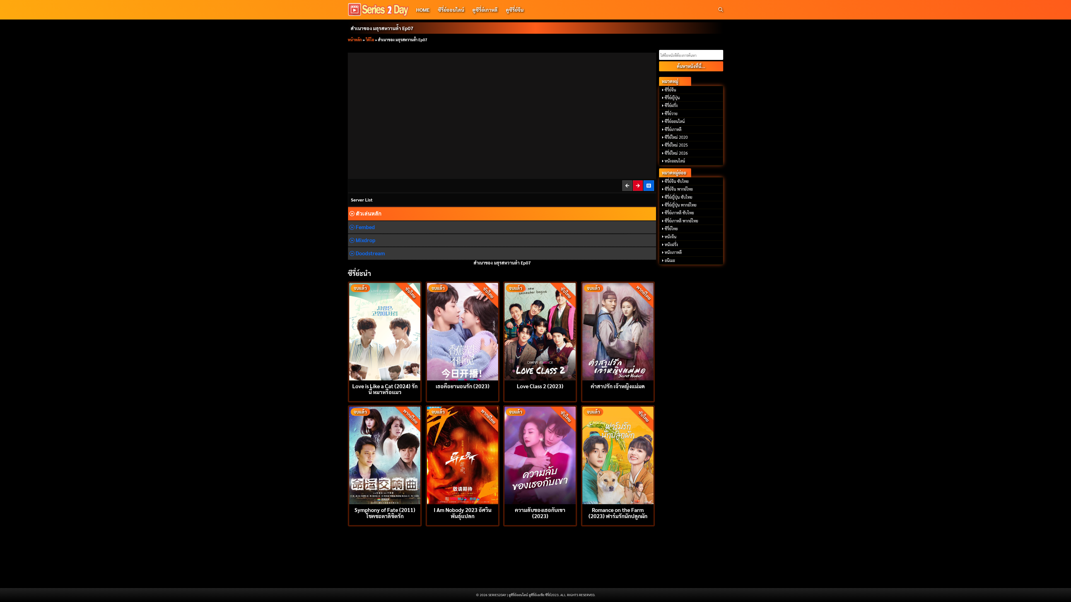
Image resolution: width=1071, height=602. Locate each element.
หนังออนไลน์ (675, 160)
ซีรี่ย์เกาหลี (673, 129)
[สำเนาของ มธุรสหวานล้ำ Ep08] (638, 185)
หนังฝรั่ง (671, 244)
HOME (423, 9)
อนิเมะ (670, 260)
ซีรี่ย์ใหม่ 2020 (676, 137)
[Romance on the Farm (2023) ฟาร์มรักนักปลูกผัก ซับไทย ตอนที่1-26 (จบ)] (617, 455)
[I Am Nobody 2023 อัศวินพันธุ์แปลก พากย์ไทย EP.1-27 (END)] (462, 455)
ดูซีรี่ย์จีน (515, 9)
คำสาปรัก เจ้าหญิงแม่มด (618, 385)
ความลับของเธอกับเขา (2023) (540, 512)
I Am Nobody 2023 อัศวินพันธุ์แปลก (462, 512)
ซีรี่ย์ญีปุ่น (672, 97)
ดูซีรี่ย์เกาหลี (485, 9)
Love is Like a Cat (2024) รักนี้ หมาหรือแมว (385, 388)
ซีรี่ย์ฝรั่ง (671, 105)
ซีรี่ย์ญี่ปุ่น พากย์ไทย (680, 204)
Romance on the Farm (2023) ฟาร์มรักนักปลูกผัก (617, 512)
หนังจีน (670, 236)
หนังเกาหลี (673, 252)
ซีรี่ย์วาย (671, 113)
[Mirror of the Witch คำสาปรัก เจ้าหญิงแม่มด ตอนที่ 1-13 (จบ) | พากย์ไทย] (617, 331)
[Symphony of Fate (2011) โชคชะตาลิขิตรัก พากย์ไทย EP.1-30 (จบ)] (384, 455)
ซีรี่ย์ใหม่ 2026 (676, 153)
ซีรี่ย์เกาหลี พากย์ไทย (681, 220)
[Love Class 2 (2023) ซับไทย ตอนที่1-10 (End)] (540, 331)
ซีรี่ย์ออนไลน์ (451, 9)
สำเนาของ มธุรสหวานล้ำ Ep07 (382, 28)
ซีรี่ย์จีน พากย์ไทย (679, 188)
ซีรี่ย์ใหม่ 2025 (676, 144)
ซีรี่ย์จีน (670, 89)
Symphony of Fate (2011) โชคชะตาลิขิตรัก (384, 512)
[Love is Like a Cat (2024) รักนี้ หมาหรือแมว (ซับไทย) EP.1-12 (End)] (384, 331)
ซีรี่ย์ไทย (671, 228)
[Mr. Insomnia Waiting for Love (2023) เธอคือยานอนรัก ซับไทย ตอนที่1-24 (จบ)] (462, 331)
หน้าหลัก (355, 39)
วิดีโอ (370, 39)
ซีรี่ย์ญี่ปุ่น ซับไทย (678, 197)
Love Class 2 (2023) (540, 385)
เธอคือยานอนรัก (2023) (462, 385)
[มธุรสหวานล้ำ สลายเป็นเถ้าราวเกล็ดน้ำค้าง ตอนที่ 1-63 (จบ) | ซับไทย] (649, 185)
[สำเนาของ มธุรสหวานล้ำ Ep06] (627, 185)
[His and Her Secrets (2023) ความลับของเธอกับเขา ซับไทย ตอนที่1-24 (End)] (540, 455)
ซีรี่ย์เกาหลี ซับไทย (679, 212)
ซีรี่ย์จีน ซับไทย (677, 181)
